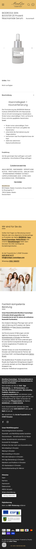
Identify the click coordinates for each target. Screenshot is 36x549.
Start (3, 478)
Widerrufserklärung (8, 492)
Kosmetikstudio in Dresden (11, 337)
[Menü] (3, 5)
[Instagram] (8, 422)
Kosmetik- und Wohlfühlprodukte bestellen (16, 433)
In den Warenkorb (18, 546)
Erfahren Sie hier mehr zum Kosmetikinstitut (17, 445)
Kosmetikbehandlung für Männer (13, 468)
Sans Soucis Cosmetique (21, 327)
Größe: (4, 80)
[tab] (18, 148)
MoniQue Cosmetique (13, 539)
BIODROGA (5, 327)
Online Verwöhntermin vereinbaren (14, 439)
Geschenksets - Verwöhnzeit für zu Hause (16, 436)
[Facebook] (3, 422)
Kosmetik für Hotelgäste (10, 442)
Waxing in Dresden (8, 451)
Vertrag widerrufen (9, 495)
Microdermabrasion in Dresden (12, 457)
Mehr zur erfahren (13, 505)
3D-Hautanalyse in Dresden (11, 465)
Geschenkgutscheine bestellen (12, 431)
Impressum (6, 483)
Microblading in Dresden (10, 448)
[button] (4, 48)
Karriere (4, 481)
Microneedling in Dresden (11, 454)
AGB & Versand (7, 489)
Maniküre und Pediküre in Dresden (14, 462)
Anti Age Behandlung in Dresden (13, 460)
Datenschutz (6, 486)
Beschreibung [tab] (7, 95)
